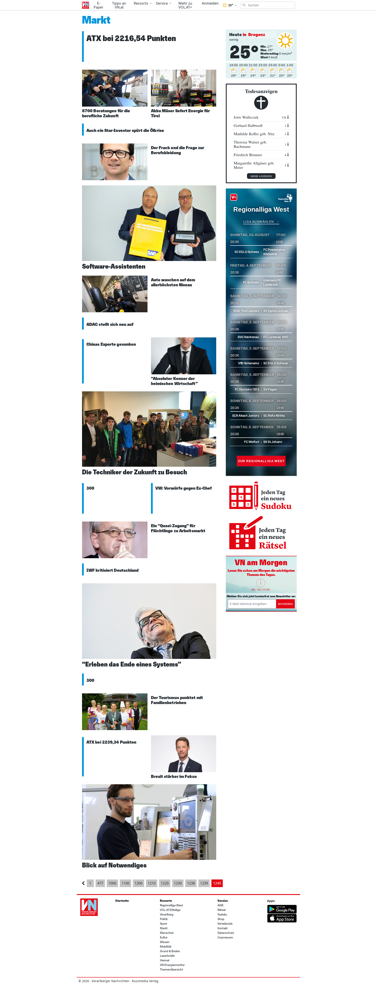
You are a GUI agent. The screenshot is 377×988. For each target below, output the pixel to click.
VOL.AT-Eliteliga (170, 910)
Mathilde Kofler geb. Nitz (260, 133)
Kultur (164, 937)
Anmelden (285, 604)
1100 (125, 883)
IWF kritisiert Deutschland (112, 570)
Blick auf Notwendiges (114, 865)
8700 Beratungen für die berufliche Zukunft (106, 113)
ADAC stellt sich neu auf (109, 324)
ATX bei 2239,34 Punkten (111, 742)
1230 (178, 883)
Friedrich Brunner (260, 154)
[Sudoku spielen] (261, 496)
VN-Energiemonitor (172, 965)
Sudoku (222, 914)
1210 (152, 883)
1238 (191, 883)
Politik (164, 919)
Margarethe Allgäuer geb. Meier (260, 165)
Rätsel (222, 910)
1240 (217, 883)
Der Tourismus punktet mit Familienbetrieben (177, 700)
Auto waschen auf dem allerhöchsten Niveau (173, 282)
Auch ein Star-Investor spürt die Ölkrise (125, 130)
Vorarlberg (166, 914)
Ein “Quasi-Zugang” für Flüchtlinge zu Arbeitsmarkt (178, 528)
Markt (164, 928)
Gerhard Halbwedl (260, 125)
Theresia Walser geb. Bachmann (260, 144)
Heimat (165, 960)
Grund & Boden (170, 951)
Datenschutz (226, 933)
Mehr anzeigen (261, 176)
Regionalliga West (171, 905)
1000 (112, 883)
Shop (221, 919)
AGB (220, 905)
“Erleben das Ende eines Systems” (131, 664)
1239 (204, 883)
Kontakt (223, 928)
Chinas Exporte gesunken (111, 344)
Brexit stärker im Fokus (174, 776)
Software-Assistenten (113, 266)
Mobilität (165, 946)
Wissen (165, 942)
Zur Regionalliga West (261, 461)
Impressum (225, 937)
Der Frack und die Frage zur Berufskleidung (177, 150)
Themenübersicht (171, 969)
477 (100, 883)
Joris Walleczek (260, 117)
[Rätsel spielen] (261, 533)
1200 (138, 883)
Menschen (167, 933)
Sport (163, 924)
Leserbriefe (167, 956)
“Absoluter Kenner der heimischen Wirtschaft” (174, 381)
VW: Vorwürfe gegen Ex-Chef (183, 488)
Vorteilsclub (225, 924)
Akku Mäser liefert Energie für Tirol (180, 113)
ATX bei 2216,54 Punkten (131, 38)
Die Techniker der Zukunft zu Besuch (134, 472)
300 (90, 488)
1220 (165, 883)
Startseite (122, 901)
